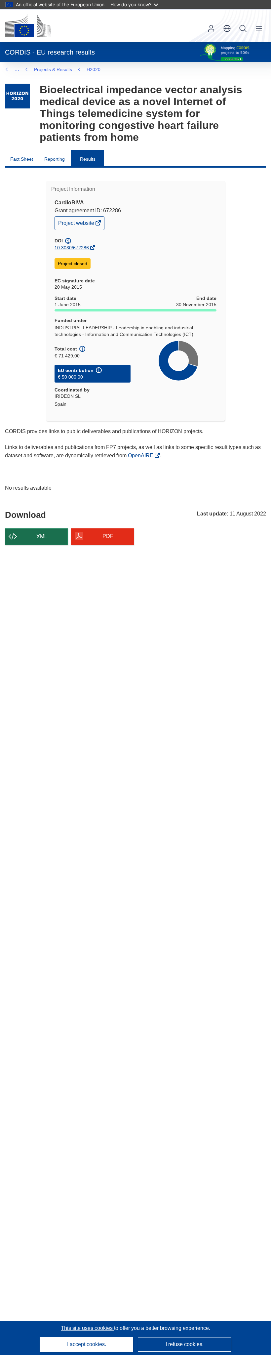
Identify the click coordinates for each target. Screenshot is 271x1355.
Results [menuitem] (88, 159)
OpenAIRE (141, 455)
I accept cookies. (86, 1344)
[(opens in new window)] (28, 26)
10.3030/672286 (72, 247)
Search (243, 28)
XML (41, 536)
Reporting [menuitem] (54, 159)
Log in (211, 28)
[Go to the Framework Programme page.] (17, 96)
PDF (107, 536)
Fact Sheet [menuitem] (21, 159)
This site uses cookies (87, 1328)
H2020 (93, 69)
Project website (77, 225)
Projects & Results (53, 69)
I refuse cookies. (185, 1344)
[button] (227, 28)
